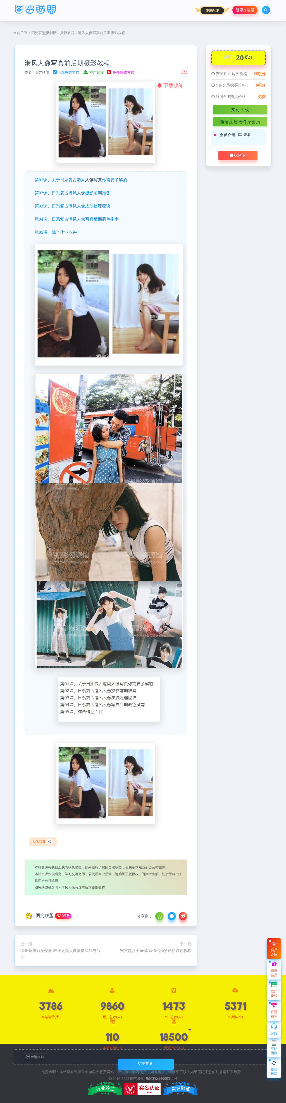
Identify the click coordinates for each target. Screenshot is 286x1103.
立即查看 (145, 1063)
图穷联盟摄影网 (44, 33)
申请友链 (37, 1057)
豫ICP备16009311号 (162, 1078)
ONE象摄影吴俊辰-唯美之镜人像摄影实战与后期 (60, 954)
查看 (246, 135)
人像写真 (93, 180)
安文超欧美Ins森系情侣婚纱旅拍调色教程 (155, 950)
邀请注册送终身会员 (240, 122)
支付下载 (240, 109)
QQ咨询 (239, 155)
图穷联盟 (42, 72)
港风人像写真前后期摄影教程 (67, 63)
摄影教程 (67, 33)
